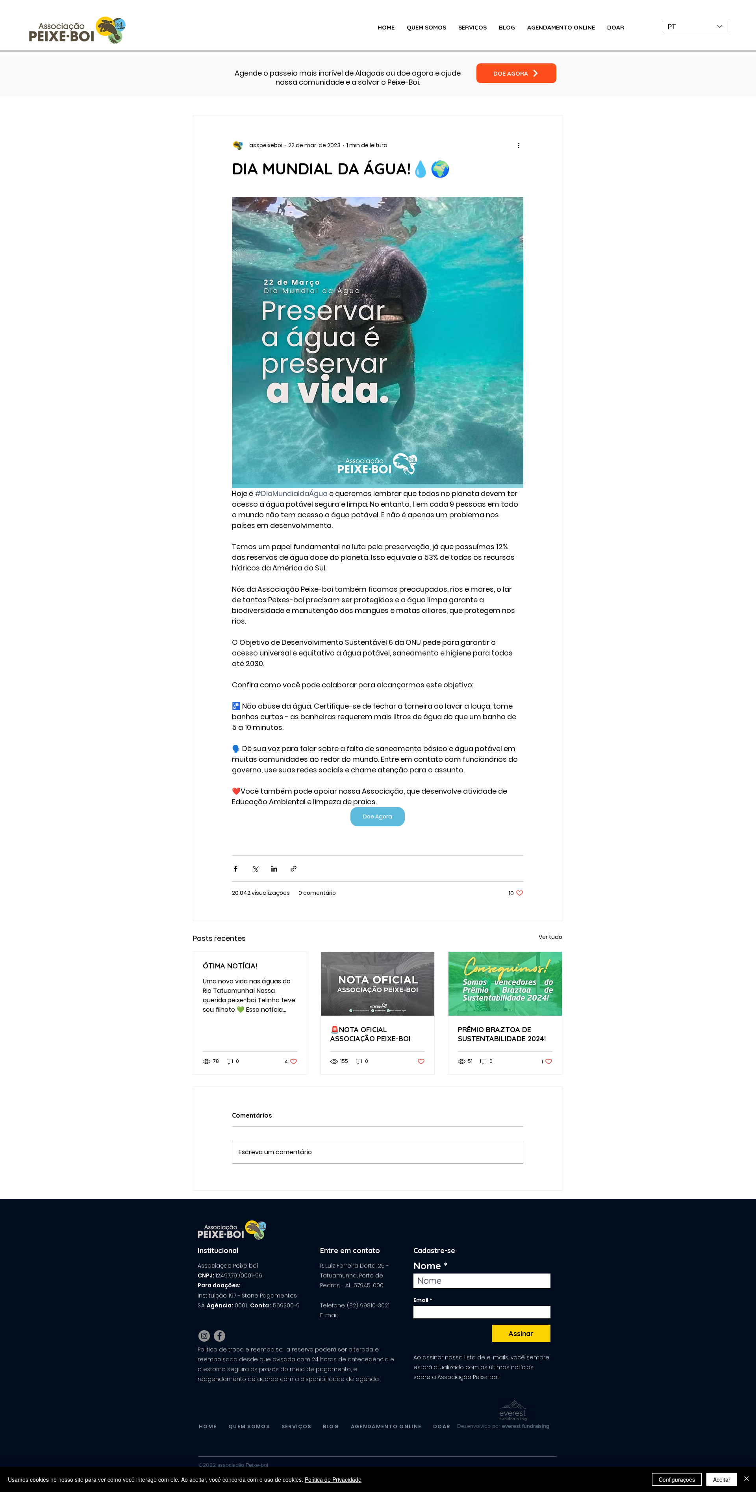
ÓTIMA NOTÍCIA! (230, 965)
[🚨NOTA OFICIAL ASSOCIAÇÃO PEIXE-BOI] (377, 984)
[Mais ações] (518, 145)
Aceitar (721, 1479)
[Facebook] (219, 1336)
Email (420, 1300)
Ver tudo (550, 937)
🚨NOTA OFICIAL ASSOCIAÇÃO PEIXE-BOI (370, 1034)
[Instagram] (204, 1336)
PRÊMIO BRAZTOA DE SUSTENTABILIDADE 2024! (502, 1034)
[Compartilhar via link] (293, 868)
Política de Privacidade (333, 1479)
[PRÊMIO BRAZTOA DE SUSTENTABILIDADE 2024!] (505, 984)
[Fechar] (746, 1479)
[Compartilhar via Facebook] (235, 868)
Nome (427, 1265)
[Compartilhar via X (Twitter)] (255, 868)
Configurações (677, 1479)
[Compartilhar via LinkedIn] (274, 868)
